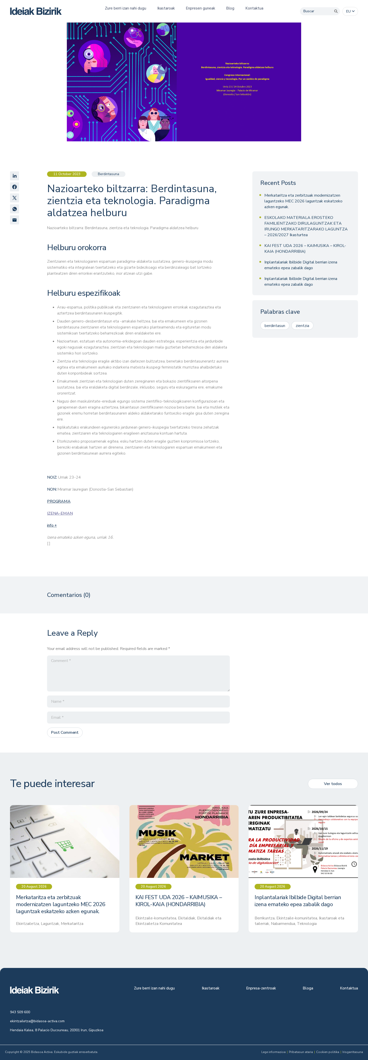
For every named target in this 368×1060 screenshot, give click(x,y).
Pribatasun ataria (301, 1052)
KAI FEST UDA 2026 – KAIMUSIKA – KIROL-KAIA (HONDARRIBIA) (305, 248)
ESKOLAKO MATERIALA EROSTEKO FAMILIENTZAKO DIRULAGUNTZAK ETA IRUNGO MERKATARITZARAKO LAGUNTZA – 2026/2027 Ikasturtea (306, 226)
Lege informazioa (273, 1052)
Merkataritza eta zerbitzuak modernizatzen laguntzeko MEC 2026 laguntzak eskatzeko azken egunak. (303, 201)
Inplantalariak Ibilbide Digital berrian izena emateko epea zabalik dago (300, 265)
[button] (350, 12)
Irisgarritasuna (352, 1052)
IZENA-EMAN (60, 513)
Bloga (308, 988)
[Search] (336, 11)
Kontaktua (349, 988)
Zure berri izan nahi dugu (154, 988)
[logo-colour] (36, 11)
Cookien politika (327, 1052)
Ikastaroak (210, 988)
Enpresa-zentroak (261, 988)
